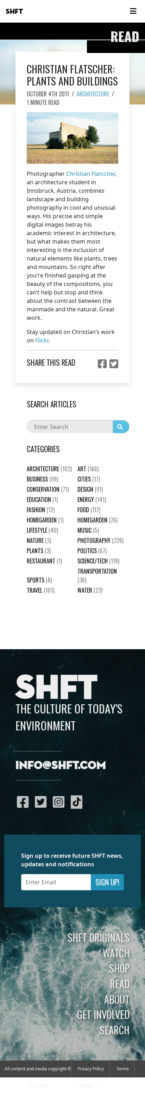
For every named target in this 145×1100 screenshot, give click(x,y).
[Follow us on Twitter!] (42, 802)
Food (88, 510)
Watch (116, 952)
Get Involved (103, 1014)
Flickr (41, 340)
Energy (91, 499)
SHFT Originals (99, 937)
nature (39, 540)
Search (115, 1029)
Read (120, 983)
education (42, 499)
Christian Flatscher (90, 174)
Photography (100, 540)
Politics (92, 550)
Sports (39, 580)
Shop (119, 968)
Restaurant (44, 561)
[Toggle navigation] (133, 11)
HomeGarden (45, 520)
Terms (122, 1069)
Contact (84, 1086)
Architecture (93, 94)
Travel (40, 590)
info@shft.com (60, 765)
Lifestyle (42, 530)
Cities (88, 479)
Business (42, 479)
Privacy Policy (90, 1069)
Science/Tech (98, 561)
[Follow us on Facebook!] (24, 802)
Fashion (41, 510)
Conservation (48, 489)
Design (90, 489)
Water (89, 590)
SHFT (14, 11)
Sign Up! (107, 882)
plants (39, 550)
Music (88, 530)
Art (88, 469)
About (117, 999)
